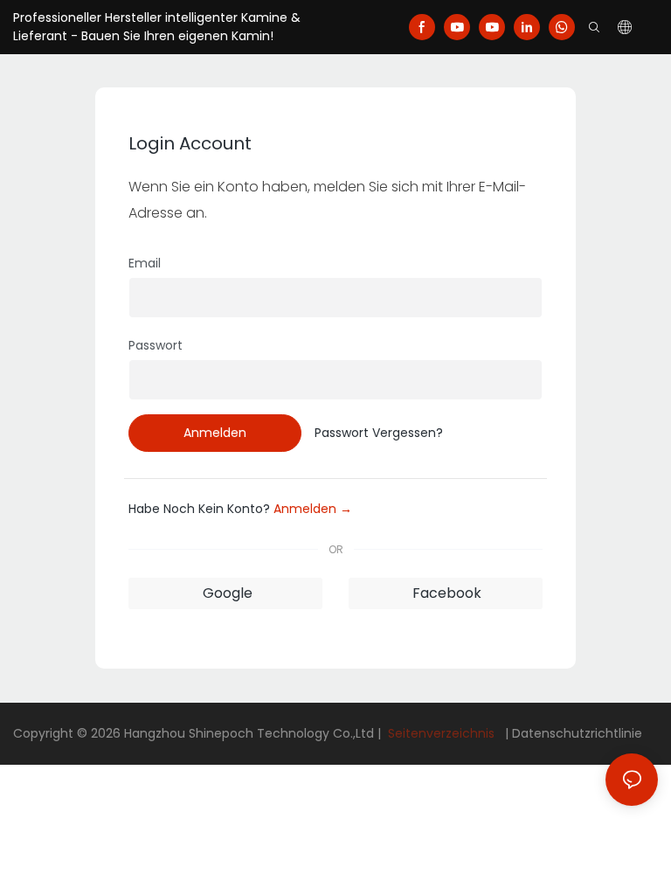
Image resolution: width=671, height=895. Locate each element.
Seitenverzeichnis (441, 733)
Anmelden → (312, 508)
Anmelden (214, 432)
